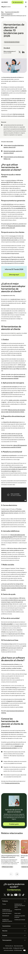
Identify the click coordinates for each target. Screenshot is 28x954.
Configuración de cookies (19, 948)
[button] (12, 901)
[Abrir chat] (24, 950)
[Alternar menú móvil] (25, 2)
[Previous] (11, 874)
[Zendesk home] (4, 2)
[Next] (17, 874)
